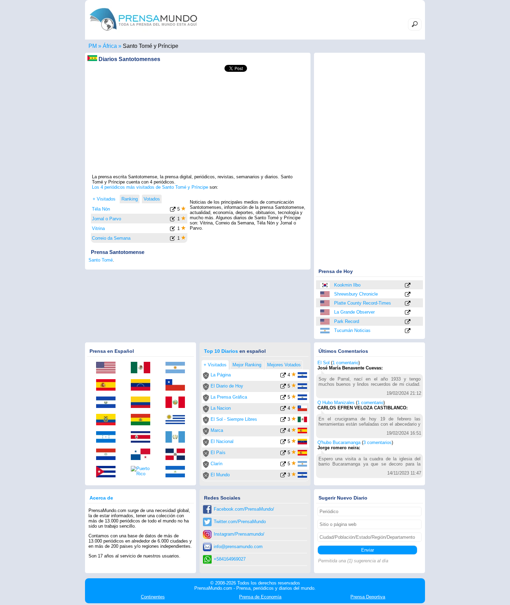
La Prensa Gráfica (229, 397)
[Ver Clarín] (283, 465)
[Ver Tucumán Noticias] (407, 331)
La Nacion (221, 408)
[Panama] (143, 455)
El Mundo (220, 474)
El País (218, 452)
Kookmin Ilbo (347, 285)
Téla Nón (101, 209)
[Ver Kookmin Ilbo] (407, 285)
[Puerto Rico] (143, 471)
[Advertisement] (197, 125)
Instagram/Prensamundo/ (239, 534)
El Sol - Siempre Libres (234, 419)
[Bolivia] (143, 420)
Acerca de (101, 498)
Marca (217, 430)
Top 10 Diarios (221, 351)
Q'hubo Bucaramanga (338, 442)
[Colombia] (143, 403)
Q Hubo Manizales (336, 402)
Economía (260, 596)
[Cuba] (108, 472)
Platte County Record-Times (362, 303)
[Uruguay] (177, 420)
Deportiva (367, 596)
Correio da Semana (111, 238)
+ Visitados (104, 199)
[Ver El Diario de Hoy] (283, 387)
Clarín (216, 463)
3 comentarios (377, 442)
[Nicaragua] (177, 472)
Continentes (153, 596)
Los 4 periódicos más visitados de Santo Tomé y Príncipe (150, 187)
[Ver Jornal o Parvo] (173, 220)
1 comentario (345, 362)
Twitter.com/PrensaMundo (240, 521)
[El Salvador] (108, 403)
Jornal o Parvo (106, 218)
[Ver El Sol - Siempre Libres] (283, 420)
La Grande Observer (354, 312)
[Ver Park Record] (407, 322)
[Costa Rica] (143, 437)
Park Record (346, 321)
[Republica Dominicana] (177, 455)
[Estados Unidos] (325, 294)
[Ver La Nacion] (283, 409)
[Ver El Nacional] (283, 442)
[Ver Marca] (283, 431)
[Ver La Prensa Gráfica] (283, 398)
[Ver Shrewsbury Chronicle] (407, 294)
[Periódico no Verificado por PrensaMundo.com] (206, 377)
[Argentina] (325, 330)
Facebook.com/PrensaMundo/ (244, 509)
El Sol (323, 362)
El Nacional (222, 441)
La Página (221, 374)
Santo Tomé (100, 260)
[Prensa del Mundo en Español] (143, 32)
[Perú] (177, 403)
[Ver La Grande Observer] (407, 312)
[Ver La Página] (283, 376)
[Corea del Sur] (325, 285)
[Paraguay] (108, 455)
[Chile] (177, 385)
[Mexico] (143, 368)
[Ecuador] (108, 420)
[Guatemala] (177, 437)
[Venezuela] (143, 385)
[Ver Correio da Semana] (173, 239)
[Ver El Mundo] (283, 476)
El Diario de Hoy (227, 386)
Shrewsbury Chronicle (356, 294)
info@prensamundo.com (238, 546)
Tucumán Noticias (352, 330)
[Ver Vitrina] (173, 229)
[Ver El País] (283, 454)
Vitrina (98, 228)
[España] (108, 385)
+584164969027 (230, 559)
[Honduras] (108, 437)
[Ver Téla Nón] (173, 210)
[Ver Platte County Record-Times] (407, 303)
